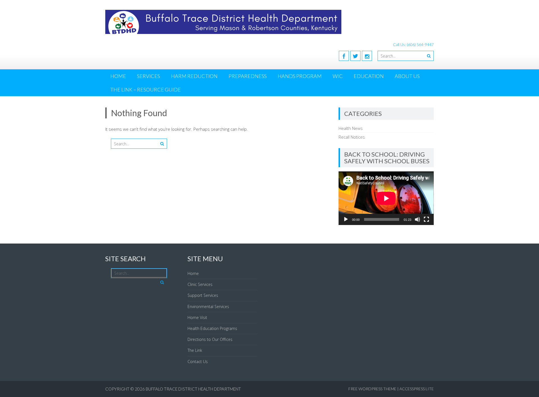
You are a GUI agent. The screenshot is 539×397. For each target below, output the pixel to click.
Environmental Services (208, 306)
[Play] (346, 219)
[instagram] (367, 56)
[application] (386, 198)
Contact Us (198, 361)
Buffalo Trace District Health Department (193, 388)
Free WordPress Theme (372, 388)
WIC (338, 76)
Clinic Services (200, 284)
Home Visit (197, 317)
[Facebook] (344, 56)
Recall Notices (352, 137)
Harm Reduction (194, 76)
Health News (351, 128)
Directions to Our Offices (210, 339)
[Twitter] (355, 56)
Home (118, 76)
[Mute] (417, 219)
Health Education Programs (212, 328)
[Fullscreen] (426, 219)
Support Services (203, 295)
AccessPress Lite (416, 388)
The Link (195, 350)
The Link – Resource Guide (145, 89)
